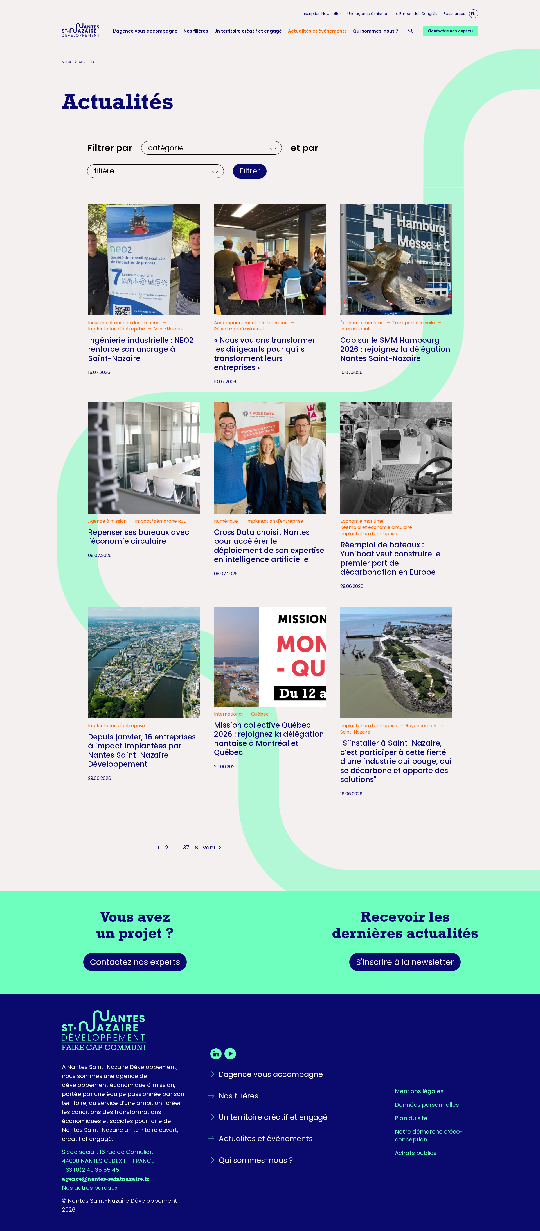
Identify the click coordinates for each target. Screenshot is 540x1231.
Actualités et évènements (317, 31)
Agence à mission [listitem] (108, 521)
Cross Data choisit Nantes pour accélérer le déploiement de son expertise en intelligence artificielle (269, 546)
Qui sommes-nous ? (375, 31)
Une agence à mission (367, 13)
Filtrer (250, 171)
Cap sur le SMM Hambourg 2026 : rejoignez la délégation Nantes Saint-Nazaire (395, 349)
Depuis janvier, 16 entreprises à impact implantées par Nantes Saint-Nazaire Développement (142, 750)
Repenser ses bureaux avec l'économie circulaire (138, 537)
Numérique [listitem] (226, 521)
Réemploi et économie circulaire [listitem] (376, 527)
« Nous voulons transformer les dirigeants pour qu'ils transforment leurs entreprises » (264, 354)
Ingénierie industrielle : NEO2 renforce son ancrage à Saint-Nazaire (141, 349)
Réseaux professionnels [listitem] (240, 329)
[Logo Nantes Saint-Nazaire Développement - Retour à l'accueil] (81, 31)
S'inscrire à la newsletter (405, 962)
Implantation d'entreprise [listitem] (117, 329)
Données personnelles (427, 1105)
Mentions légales (419, 1091)
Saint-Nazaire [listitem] (168, 329)
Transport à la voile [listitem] (414, 323)
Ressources (454, 13)
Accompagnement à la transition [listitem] (251, 323)
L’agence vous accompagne (145, 31)
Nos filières (196, 31)
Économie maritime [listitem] (362, 323)
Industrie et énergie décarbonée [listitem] (124, 323)
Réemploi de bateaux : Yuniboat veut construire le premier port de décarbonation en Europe (390, 558)
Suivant (206, 847)
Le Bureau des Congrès (416, 13)
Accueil (67, 62)
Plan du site (411, 1118)
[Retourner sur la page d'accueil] (124, 1030)
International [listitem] (354, 329)
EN (473, 13)
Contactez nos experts (135, 962)
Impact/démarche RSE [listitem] (160, 521)
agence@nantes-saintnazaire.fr (105, 1178)
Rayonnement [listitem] (422, 726)
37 (186, 847)
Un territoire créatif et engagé (248, 31)
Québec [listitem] (260, 714)
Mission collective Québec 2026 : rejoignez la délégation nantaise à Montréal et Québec (269, 739)
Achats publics (415, 1153)
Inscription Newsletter (321, 13)
